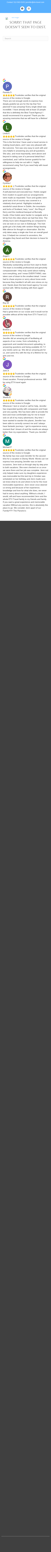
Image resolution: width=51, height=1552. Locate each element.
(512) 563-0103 (28, 1515)
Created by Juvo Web (23, 1539)
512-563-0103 (19, 2)
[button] (22, 617)
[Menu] (45, 124)
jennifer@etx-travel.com (35, 2)
